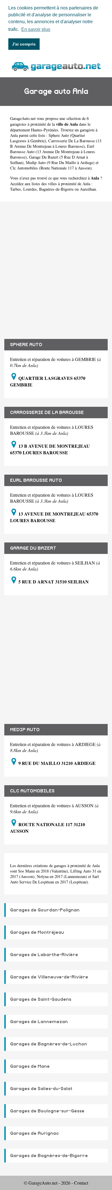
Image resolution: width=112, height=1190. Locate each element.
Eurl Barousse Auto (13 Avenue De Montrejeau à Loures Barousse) (52, 151)
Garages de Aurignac (34, 1133)
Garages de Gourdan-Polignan (45, 910)
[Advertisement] (56, 266)
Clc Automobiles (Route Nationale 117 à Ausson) (51, 168)
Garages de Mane (30, 1066)
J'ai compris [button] (24, 44)
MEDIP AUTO (25, 729)
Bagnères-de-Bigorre (56, 189)
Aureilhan (88, 189)
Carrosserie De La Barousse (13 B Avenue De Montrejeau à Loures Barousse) (55, 143)
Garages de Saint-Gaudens (40, 999)
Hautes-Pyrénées (44, 130)
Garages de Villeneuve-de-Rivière (49, 977)
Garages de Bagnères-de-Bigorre (49, 1155)
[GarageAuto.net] (56, 66)
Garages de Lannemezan (39, 1021)
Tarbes (15, 189)
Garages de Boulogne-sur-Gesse (47, 1111)
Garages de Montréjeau (37, 932)
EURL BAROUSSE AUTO (36, 480)
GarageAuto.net (23, 118)
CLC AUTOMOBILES (32, 791)
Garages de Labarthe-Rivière (44, 954)
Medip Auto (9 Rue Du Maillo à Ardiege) (60, 162)
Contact (81, 1183)
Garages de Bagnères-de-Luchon (48, 1044)
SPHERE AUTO (26, 344)
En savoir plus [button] (35, 29)
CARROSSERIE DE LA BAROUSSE (47, 412)
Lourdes (30, 189)
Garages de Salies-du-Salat (41, 1088)
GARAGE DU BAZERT (33, 548)
